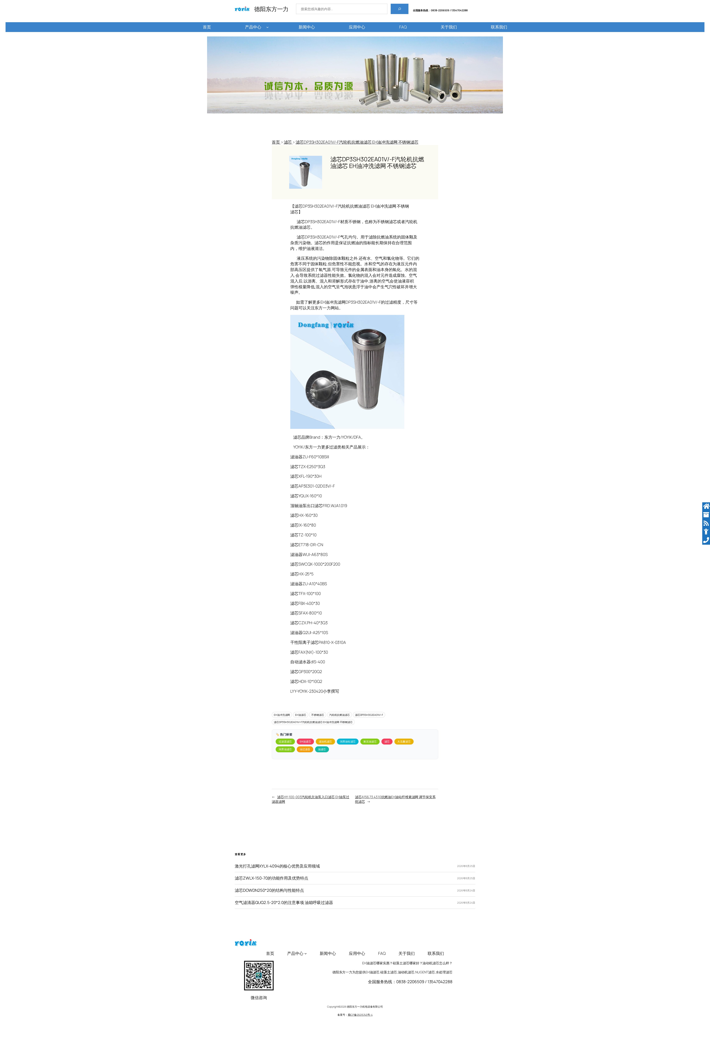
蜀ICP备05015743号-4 (360, 1014)
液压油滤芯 (370, 741)
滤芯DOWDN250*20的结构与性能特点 (269, 890)
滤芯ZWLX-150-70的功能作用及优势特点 (271, 878)
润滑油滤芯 (285, 749)
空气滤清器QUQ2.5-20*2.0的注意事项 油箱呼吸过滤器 (284, 902)
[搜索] (399, 9)
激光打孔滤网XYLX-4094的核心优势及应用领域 (277, 866)
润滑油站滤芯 (348, 741)
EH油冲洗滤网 (282, 715)
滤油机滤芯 (325, 741)
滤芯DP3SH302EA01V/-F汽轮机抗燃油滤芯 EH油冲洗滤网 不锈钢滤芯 (313, 722)
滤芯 (387, 741)
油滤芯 (322, 749)
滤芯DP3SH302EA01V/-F (369, 715)
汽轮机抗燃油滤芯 (339, 715)
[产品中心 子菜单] (267, 27)
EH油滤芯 (300, 715)
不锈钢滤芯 (317, 715)
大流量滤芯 (404, 741)
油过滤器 (305, 749)
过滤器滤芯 (285, 741)
